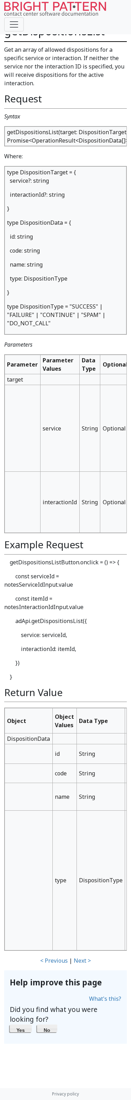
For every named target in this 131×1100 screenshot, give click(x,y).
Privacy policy (65, 1094)
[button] (21, 1028)
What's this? (105, 999)
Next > (82, 960)
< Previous (54, 960)
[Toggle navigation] (14, 24)
